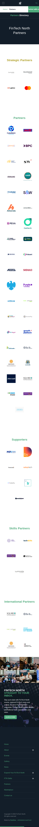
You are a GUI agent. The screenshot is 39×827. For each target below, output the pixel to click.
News (6, 767)
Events (6, 756)
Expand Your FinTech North (14, 773)
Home (5, 9)
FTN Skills (8, 778)
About (6, 750)
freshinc (13, 820)
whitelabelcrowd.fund (24, 820)
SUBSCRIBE (10, 717)
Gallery (6, 761)
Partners (12, 9)
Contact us (8, 795)
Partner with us (33, 9)
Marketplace (8, 790)
